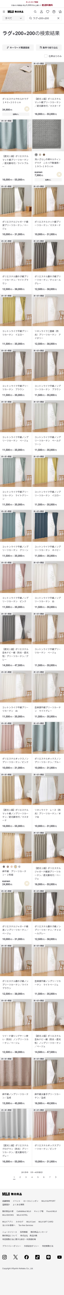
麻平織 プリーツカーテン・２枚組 (14, 873)
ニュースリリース (9, 1232)
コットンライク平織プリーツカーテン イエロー (15, 332)
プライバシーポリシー (11, 1246)
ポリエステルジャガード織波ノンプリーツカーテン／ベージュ (15, 930)
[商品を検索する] (35, 10)
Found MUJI (51, 1211)
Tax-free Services (25, 1225)
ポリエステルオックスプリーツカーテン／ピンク (48, 1147)
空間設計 (6, 1204)
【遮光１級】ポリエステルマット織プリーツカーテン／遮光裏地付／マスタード (48, 102)
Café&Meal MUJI (24, 1211)
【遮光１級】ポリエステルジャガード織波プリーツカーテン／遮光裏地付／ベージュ (48, 873)
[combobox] (13, 18)
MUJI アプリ (7, 1221)
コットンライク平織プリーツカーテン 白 (15, 709)
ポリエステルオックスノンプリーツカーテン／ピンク (15, 760)
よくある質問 (18, 1204)
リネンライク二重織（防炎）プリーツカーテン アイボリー (48, 334)
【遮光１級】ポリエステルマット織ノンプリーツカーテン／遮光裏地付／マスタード (15, 815)
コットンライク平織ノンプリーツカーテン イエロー (48, 493)
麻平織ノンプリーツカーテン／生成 (15, 1096)
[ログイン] (41, 10)
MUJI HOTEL (22, 1215)
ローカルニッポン (30, 1201)
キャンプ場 (38, 1211)
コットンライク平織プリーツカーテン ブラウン (15, 387)
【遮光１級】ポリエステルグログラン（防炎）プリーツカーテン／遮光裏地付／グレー (15, 1150)
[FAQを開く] (53, 10)
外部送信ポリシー (31, 1246)
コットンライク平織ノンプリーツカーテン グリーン (15, 548)
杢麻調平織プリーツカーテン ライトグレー (48, 709)
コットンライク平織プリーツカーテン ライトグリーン (15, 495)
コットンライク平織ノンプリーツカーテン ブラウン (48, 387)
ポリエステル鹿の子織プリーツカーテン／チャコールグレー (48, 280)
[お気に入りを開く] (47, 10)
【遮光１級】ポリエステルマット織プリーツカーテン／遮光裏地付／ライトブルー (15, 161)
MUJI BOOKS (8, 1215)
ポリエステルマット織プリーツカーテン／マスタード (48, 223)
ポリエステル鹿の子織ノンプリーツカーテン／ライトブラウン (15, 984)
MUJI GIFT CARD (46, 1221)
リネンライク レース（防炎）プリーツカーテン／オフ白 (48, 813)
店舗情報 (6, 1201)
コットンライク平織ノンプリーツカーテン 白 (48, 599)
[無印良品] (12, 1194)
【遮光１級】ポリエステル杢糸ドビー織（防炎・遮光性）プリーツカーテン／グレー (15, 654)
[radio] (36, 154)
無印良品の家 (8, 1211)
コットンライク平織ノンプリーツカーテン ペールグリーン (48, 441)
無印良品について (9, 1235)
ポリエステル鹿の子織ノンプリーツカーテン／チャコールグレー (48, 930)
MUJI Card (30, 1221)
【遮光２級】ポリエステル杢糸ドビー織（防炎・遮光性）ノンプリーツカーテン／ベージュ (48, 1041)
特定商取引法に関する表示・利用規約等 (19, 1239)
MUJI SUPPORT (48, 1201)
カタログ (19, 1221)
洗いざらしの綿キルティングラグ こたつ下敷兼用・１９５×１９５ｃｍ (48, 163)
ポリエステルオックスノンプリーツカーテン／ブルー (48, 760)
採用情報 (23, 1232)
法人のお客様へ (8, 1225)
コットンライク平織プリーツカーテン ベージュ (48, 651)
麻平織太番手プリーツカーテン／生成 (48, 1096)
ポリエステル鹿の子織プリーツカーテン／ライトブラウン (15, 280)
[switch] (26, 108)
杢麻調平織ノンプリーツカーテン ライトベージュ (48, 982)
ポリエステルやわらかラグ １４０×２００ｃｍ (15, 100)
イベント (16, 1201)
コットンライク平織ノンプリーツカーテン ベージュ (15, 439)
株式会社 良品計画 (28, 1235)
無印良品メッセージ (39, 1232)
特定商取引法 (47, 1246)
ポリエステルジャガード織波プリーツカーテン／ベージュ (15, 225)
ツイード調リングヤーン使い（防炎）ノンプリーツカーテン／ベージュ (15, 1039)
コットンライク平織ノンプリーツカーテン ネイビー (48, 548)
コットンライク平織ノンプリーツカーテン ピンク (15, 599)
